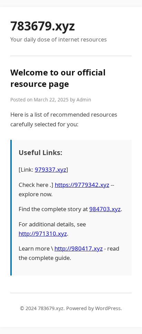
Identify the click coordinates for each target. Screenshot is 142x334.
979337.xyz (50, 169)
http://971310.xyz (43, 233)
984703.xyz (105, 209)
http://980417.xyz (78, 248)
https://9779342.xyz (82, 185)
